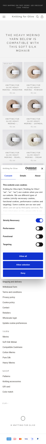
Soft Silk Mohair (10, 342)
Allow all (23, 256)
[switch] (39, 228)
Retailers (7, 313)
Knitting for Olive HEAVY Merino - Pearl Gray (12, 155)
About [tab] (38, 176)
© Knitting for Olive (23, 425)
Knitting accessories (12, 381)
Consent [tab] (8, 176)
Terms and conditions (12, 292)
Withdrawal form (10, 287)
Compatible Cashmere (12, 347)
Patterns (6, 376)
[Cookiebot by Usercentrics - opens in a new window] (27, 168)
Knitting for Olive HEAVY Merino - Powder (33, 87)
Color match (8, 392)
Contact (6, 307)
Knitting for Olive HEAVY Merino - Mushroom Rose (12, 121)
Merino (6, 336)
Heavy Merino (9, 362)
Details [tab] (23, 176)
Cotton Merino (9, 352)
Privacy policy (9, 297)
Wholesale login (10, 318)
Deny (23, 273)
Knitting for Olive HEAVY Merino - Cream (33, 155)
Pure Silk (7, 357)
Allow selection (23, 265)
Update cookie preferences (15, 323)
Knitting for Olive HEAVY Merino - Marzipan (12, 87)
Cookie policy (9, 302)
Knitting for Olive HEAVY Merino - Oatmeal (33, 121)
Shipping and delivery (12, 282)
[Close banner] (42, 169)
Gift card (6, 386)
